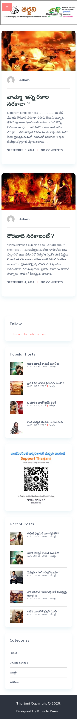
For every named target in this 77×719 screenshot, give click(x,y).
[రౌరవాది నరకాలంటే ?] (38, 191)
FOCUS (14, 653)
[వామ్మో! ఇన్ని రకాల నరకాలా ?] (38, 51)
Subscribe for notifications (28, 334)
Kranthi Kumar (49, 711)
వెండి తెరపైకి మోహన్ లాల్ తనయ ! (45, 422)
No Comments (52, 150)
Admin (24, 80)
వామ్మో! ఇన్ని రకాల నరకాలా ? (28, 100)
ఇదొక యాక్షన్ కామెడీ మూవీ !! (43, 363)
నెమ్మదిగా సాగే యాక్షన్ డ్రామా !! (43, 572)
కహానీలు (14, 682)
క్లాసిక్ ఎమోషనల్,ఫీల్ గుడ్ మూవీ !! (45, 383)
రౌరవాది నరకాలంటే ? (30, 235)
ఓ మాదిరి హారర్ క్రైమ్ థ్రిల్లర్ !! (42, 402)
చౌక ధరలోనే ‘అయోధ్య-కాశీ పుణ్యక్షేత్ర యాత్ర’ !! (47, 593)
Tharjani (23, 703)
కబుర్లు (53, 367)
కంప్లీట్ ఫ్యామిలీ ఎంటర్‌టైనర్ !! (43, 533)
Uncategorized (19, 662)
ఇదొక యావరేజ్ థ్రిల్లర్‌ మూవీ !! (43, 611)
